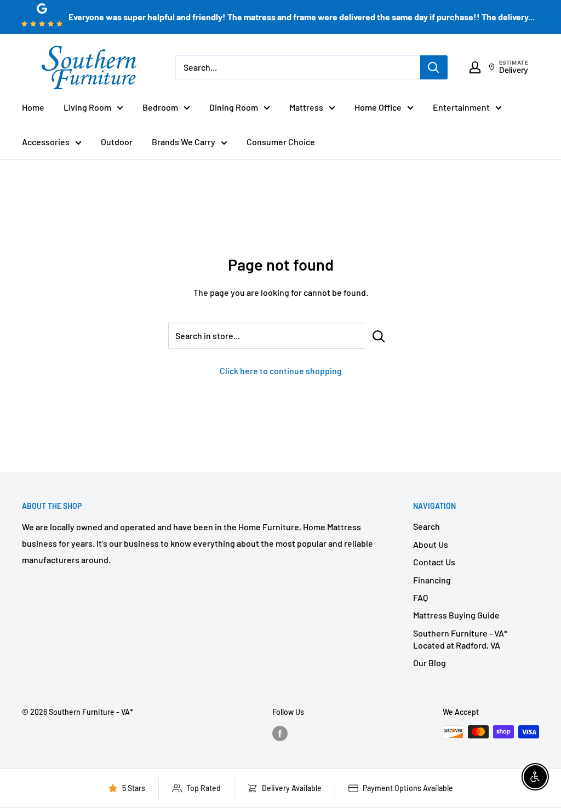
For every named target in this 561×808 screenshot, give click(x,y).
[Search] (434, 67)
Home (33, 107)
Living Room (87, 107)
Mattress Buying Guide (456, 615)
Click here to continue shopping (281, 370)
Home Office (378, 107)
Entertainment (461, 107)
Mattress (306, 107)
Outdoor (117, 141)
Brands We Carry (183, 141)
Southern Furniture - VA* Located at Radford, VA (460, 639)
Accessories (46, 141)
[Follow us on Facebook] (280, 733)
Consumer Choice (281, 141)
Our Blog (429, 662)
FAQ (420, 597)
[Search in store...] (379, 336)
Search (426, 526)
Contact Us (434, 562)
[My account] (475, 67)
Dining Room (233, 107)
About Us (430, 544)
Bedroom (160, 107)
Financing (432, 580)
